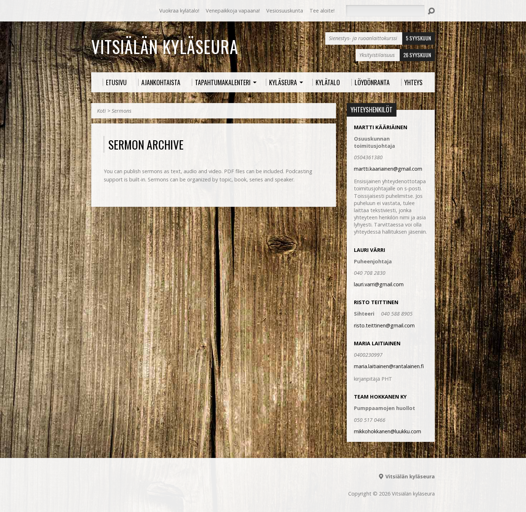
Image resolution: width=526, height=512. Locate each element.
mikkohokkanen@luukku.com (387, 431)
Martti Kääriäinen (380, 127)
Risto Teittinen (376, 302)
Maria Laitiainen (377, 343)
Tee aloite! (322, 10)
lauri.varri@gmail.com (379, 284)
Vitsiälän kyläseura (164, 46)
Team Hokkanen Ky (380, 396)
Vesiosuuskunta (284, 10)
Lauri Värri (369, 250)
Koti (101, 110)
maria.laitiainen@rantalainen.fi (389, 366)
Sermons (121, 110)
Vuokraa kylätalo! (179, 10)
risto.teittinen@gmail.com (384, 325)
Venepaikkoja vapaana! (233, 10)
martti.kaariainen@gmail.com (388, 168)
